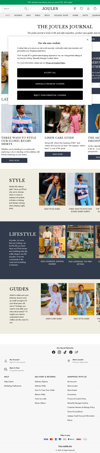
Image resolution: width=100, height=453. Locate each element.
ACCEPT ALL (50, 72)
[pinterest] (71, 352)
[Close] (87, 39)
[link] (88, 8)
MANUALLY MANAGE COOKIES (50, 84)
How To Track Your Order (45, 390)
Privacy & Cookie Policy (76, 398)
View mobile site (65, 446)
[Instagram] (59, 352)
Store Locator (72, 386)
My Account (71, 381)
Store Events (72, 390)
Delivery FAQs (40, 386)
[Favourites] (81, 8)
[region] (50, 70)
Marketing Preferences (12, 386)
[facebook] (54, 352)
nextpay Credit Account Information (81, 416)
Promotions (71, 394)
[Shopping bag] (95, 8)
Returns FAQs (40, 394)
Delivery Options (41, 381)
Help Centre (8, 381)
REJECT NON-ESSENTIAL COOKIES (50, 95)
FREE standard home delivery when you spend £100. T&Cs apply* (50, 2)
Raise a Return (40, 403)
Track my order (40, 398)
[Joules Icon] (50, 8)
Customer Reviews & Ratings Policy (81, 407)
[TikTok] (65, 352)
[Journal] (76, 352)
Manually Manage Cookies (77, 403)
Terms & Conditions (75, 411)
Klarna (69, 420)
